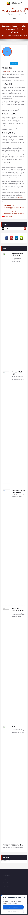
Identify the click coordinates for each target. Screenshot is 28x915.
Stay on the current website (13, 911)
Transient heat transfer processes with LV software (16, 35)
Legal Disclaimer (6, 875)
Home (2, 35)
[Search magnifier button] (25, 228)
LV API (14, 727)
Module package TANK (9, 205)
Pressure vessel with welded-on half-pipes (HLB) (14, 213)
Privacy (4, 879)
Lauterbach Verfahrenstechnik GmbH (14, 9)
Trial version (14, 63)
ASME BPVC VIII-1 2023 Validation (13, 845)
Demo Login (5, 882)
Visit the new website (13, 907)
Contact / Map (6, 886)
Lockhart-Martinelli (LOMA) (10, 211)
